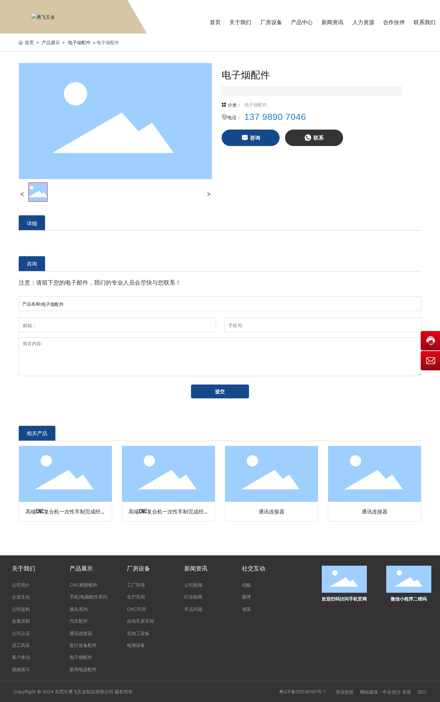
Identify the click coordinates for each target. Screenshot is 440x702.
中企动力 (392, 692)
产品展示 (51, 42)
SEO (421, 692)
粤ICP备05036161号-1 (302, 691)
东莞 (406, 692)
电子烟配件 (79, 42)
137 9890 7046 (275, 117)
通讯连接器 (271, 510)
